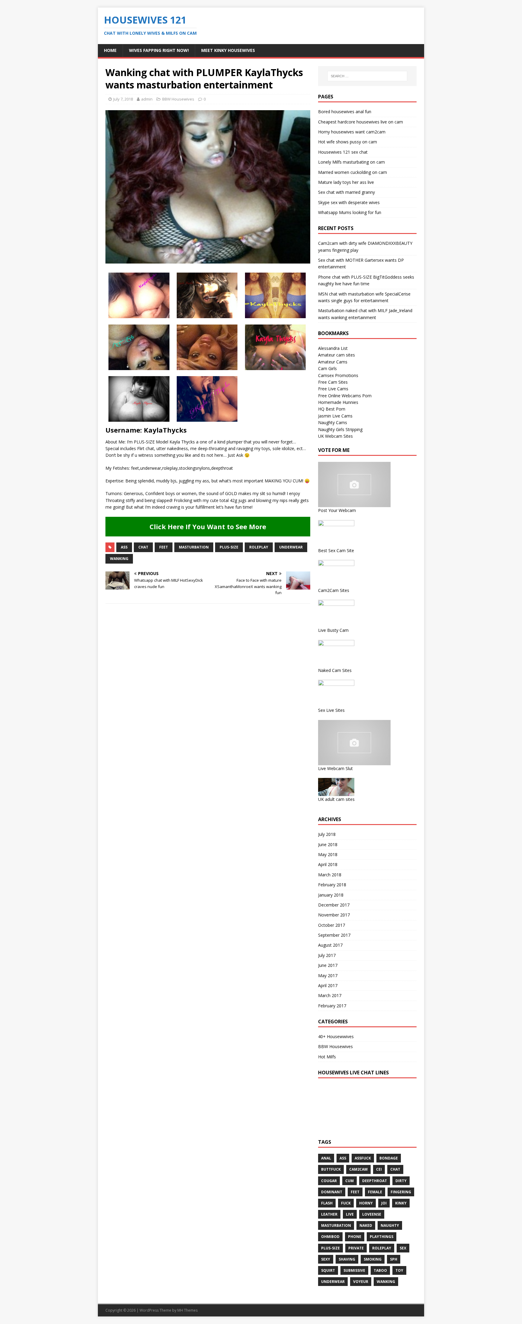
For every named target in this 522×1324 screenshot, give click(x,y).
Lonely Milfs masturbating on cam (351, 162)
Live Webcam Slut (335, 768)
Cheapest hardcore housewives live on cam (360, 122)
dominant (331, 1191)
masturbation (194, 547)
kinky (401, 1203)
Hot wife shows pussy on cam (347, 142)
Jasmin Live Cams (335, 416)
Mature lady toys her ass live (346, 182)
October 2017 (331, 925)
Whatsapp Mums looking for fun (349, 212)
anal (326, 1158)
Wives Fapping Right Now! (159, 50)
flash (327, 1203)
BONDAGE (388, 1158)
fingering (401, 1191)
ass (124, 547)
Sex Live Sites (331, 710)
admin (147, 99)
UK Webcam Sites (335, 436)
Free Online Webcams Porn (345, 395)
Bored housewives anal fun (344, 111)
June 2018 (327, 844)
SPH (393, 1259)
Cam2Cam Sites (333, 590)
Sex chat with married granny (346, 192)
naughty (390, 1225)
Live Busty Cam (333, 630)
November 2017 (334, 915)
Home (110, 50)
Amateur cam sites (336, 355)
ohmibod (330, 1236)
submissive (354, 1270)
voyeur (360, 1281)
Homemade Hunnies (338, 402)
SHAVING (347, 1259)
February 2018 (332, 884)
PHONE (354, 1236)
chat (143, 547)
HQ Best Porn (331, 409)
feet (163, 547)
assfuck (363, 1158)
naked (365, 1225)
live (350, 1214)
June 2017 (327, 965)
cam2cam (358, 1169)
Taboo (380, 1270)
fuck (346, 1203)
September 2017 (334, 935)
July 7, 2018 (123, 99)
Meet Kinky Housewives (228, 50)
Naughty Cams (332, 422)
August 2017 (330, 945)
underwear (291, 547)
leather (329, 1214)
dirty (401, 1180)
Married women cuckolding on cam (352, 172)
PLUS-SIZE (229, 547)
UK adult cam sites (336, 799)
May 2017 (327, 975)
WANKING (119, 558)
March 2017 (329, 995)
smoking (373, 1259)
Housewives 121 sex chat (343, 152)
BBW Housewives (178, 99)
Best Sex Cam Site (336, 550)
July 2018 (327, 834)
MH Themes (187, 1310)
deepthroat (374, 1180)
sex (403, 1248)
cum (349, 1180)
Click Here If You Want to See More (208, 526)
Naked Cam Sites (335, 670)
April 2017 (327, 985)
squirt (328, 1270)
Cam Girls (327, 368)
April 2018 (327, 864)
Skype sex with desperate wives (349, 202)
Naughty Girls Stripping (340, 429)
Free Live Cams (333, 389)
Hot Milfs (327, 1057)
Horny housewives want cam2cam (351, 132)
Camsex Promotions (338, 375)
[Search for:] (367, 76)
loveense (371, 1214)
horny (366, 1203)
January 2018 (330, 895)
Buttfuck (331, 1169)
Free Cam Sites (333, 382)
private (356, 1248)
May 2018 (327, 854)
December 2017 (334, 905)
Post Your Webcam (337, 510)
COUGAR (329, 1180)
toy (399, 1270)
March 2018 (329, 875)
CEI (379, 1169)
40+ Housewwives (336, 1036)
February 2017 (332, 1006)
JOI (384, 1203)
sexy (325, 1259)
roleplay (258, 547)
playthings (381, 1236)
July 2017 (327, 955)
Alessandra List (333, 348)
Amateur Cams (332, 362)
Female (375, 1191)
